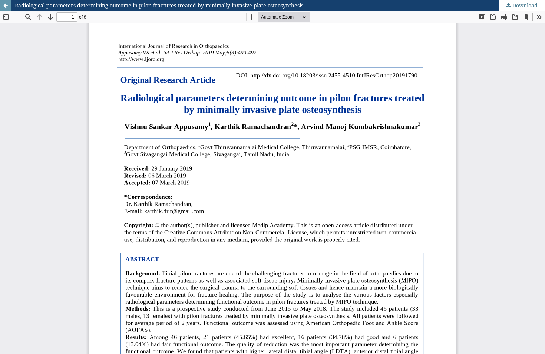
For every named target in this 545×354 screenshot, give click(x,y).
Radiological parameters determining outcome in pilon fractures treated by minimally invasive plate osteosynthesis (159, 5)
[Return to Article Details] (5, 5)
